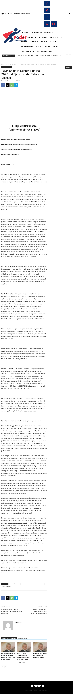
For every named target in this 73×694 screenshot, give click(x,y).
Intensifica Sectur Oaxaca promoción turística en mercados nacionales (11, 611)
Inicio (2, 64)
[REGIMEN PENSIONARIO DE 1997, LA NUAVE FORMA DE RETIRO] (40, 647)
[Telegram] (16, 85)
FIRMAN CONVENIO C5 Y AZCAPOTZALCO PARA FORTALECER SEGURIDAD (39, 611)
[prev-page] (2, 667)
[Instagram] (47, 10)
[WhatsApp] (12, 85)
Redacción (6, 81)
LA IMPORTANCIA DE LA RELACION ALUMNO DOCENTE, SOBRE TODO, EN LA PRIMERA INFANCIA (8, 657)
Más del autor (22, 638)
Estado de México (6, 586)
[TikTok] (47, 17)
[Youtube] (54, 24)
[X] (47, 24)
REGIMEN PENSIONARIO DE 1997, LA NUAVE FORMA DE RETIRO (40, 655)
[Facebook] (47, 3)
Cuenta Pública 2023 (15, 584)
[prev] (67, 56)
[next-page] (5, 667)
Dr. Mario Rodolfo (26, 584)
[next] (70, 56)
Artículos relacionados (9, 638)
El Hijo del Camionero (11, 64)
